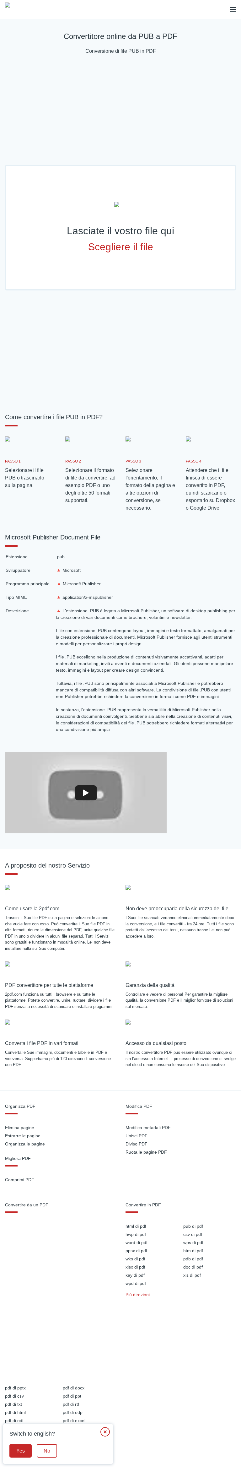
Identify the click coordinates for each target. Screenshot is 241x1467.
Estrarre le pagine (22, 1135)
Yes (20, 1450)
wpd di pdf (136, 1283)
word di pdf (136, 1242)
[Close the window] (105, 1432)
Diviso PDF (136, 1143)
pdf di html (15, 1412)
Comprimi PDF (19, 1179)
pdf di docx (73, 1387)
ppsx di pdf (136, 1250)
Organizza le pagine (25, 1143)
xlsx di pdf (135, 1266)
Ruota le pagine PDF (146, 1152)
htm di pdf (193, 1250)
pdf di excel (74, 1420)
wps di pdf (193, 1242)
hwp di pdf (136, 1234)
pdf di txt (13, 1404)
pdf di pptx (15, 1387)
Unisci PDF (136, 1135)
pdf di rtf (71, 1404)
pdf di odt (14, 1420)
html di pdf (136, 1226)
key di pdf (135, 1275)
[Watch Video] (86, 792)
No (47, 1450)
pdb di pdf (193, 1258)
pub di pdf (193, 1226)
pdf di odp (73, 1412)
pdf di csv (14, 1396)
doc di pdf (193, 1266)
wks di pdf (135, 1258)
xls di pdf (192, 1275)
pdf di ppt (72, 1396)
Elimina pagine (19, 1127)
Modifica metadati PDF (148, 1127)
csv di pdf (192, 1234)
